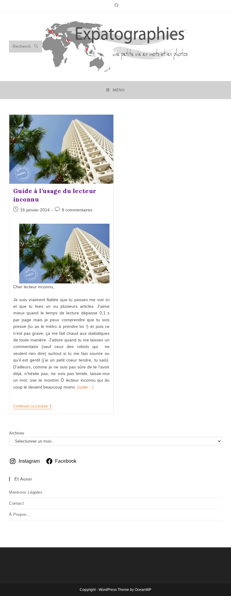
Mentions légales (26, 492)
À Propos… (20, 514)
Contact (16, 503)
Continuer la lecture (32, 406)
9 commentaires (77, 209)
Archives (16, 433)
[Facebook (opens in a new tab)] (115, 5)
